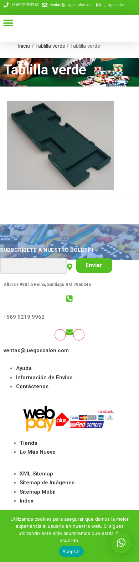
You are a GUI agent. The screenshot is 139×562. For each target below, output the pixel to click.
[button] (8, 23)
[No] (130, 536)
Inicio (24, 46)
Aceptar (71, 551)
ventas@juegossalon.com (36, 350)
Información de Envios (44, 377)
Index (27, 501)
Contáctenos (32, 386)
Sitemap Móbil (38, 492)
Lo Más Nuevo (38, 452)
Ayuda (24, 368)
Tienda (28, 443)
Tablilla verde (50, 46)
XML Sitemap (36, 473)
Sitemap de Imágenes (47, 482)
